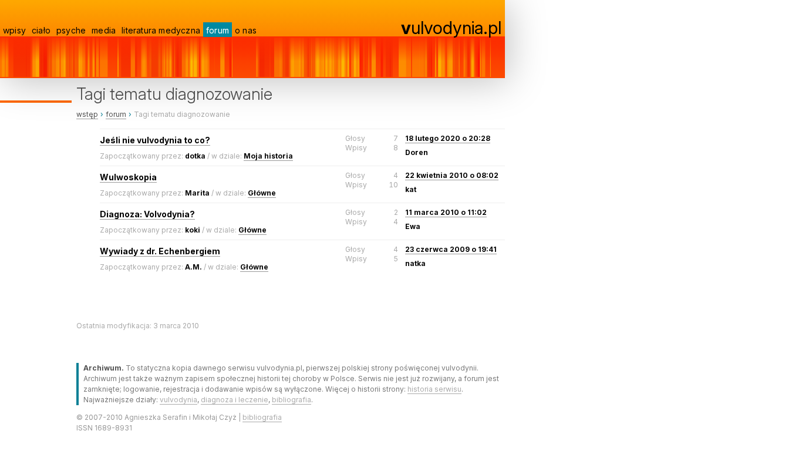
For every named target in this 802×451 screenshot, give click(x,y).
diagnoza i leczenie (234, 399)
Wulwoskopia (128, 177)
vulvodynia (178, 399)
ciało (41, 30)
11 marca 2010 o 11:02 (446, 212)
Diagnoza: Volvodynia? (147, 214)
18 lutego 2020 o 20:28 (447, 138)
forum (217, 30)
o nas (246, 30)
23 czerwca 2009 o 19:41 (451, 249)
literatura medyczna (161, 30)
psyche (71, 30)
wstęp (87, 114)
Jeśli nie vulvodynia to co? (155, 140)
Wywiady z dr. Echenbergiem (160, 251)
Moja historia (268, 156)
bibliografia (291, 399)
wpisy (14, 30)
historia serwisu (434, 389)
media (104, 30)
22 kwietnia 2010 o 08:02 (451, 175)
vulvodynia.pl (451, 27)
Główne (262, 193)
